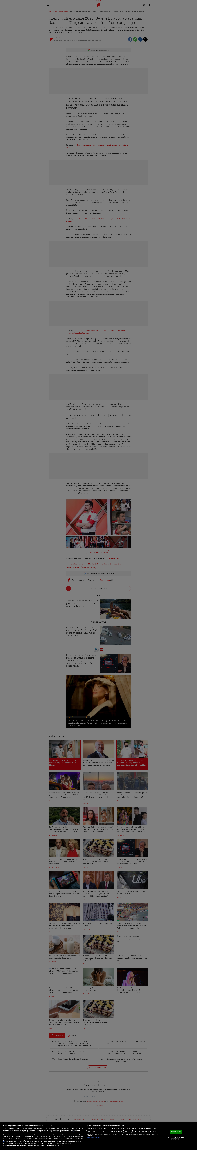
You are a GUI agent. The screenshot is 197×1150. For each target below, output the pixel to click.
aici (4, 1141)
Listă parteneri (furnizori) (93, 1137)
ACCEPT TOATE (176, 1132)
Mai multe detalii (77, 1132)
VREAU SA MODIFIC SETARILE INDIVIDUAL (175, 1138)
